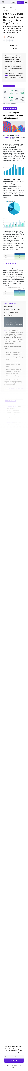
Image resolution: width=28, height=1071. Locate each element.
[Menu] (26, 2)
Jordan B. (9, 36)
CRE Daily (5, 7)
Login (13, 2)
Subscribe (20, 2)
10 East (7, 75)
